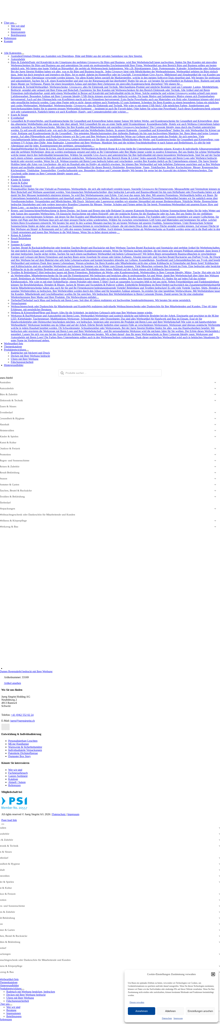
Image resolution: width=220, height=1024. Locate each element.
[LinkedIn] (8, 727)
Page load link (9, 820)
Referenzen (14, 785)
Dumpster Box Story (19, 756)
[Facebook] (2, 727)
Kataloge (13, 779)
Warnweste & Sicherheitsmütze (25, 747)
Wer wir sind (15, 769)
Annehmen (141, 1011)
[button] (213, 974)
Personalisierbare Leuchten (22, 740)
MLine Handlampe (18, 743)
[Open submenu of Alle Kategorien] (22, 53)
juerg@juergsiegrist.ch (22, 720)
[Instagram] (5, 727)
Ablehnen (170, 1011)
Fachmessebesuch (18, 772)
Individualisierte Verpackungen (25, 750)
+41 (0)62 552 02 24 (22, 714)
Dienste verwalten (137, 1002)
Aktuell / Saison (17, 782)
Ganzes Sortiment (18, 776)
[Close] (2, 824)
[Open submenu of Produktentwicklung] (27, 350)
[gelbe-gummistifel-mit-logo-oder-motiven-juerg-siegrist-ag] (55, 668)
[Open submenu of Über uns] (15, 23)
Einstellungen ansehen (200, 1011)
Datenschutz (167, 1018)
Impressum (178, 1018)
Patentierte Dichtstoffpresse (23, 753)
